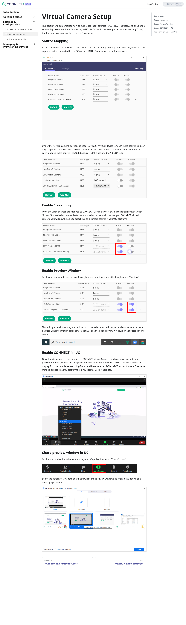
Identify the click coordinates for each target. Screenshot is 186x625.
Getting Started (12, 16)
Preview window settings (16, 39)
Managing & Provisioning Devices (15, 45)
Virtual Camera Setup (15, 34)
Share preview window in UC (165, 32)
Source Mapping (160, 16)
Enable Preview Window (163, 24)
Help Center (152, 4)
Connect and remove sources (18, 29)
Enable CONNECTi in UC (163, 28)
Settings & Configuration (11, 23)
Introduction (11, 12)
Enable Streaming (161, 20)
